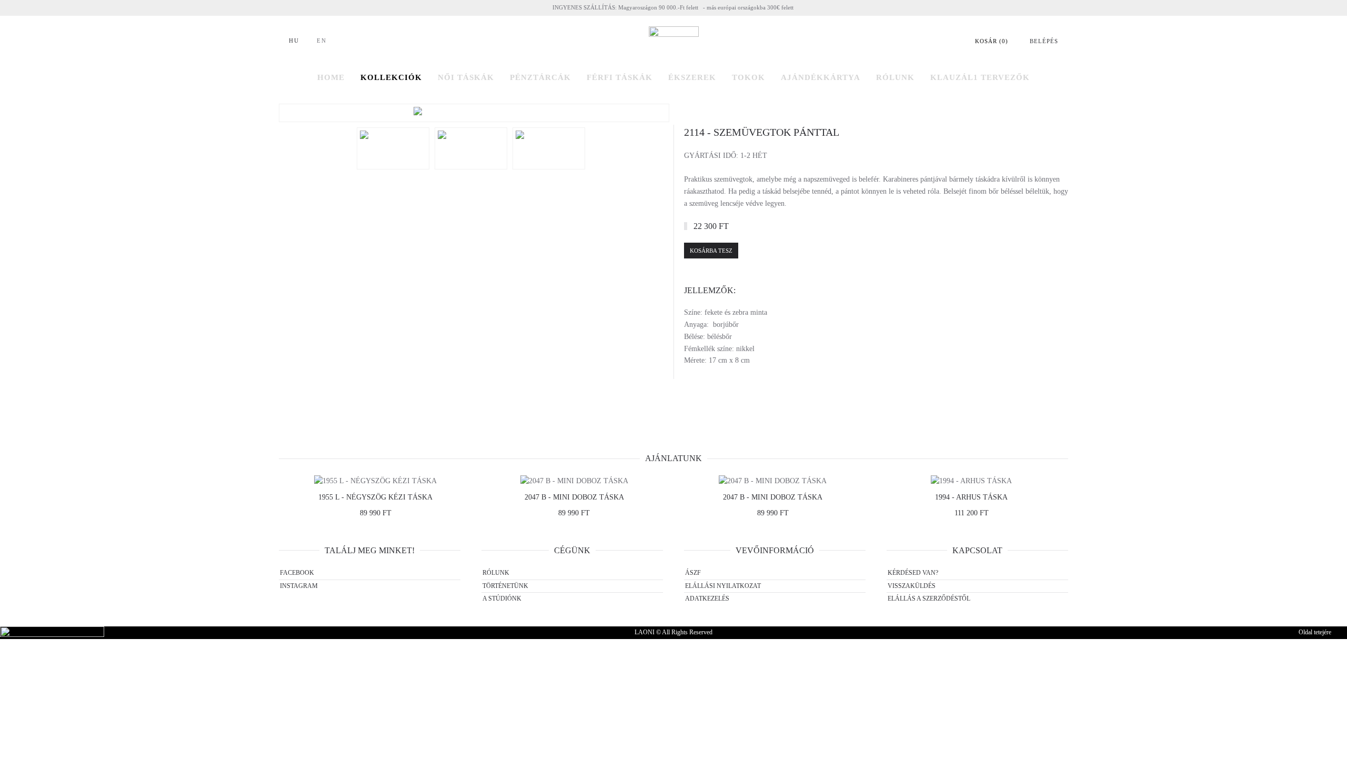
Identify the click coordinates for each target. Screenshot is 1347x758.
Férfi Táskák (619, 77)
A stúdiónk (501, 598)
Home (331, 77)
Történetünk (505, 586)
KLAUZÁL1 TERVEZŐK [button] (980, 77)
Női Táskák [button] (466, 77)
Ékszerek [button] (692, 77)
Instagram (299, 586)
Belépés (1044, 41)
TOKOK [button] (748, 77)
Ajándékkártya (820, 77)
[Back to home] (674, 41)
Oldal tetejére (1315, 632)
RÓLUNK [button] (895, 77)
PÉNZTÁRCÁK (540, 77)
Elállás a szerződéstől (929, 598)
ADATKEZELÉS (707, 598)
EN (322, 40)
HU (294, 40)
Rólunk (495, 572)
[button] (474, 113)
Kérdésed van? (913, 572)
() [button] (991, 41)
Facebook (297, 572)
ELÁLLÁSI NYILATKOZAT (723, 586)
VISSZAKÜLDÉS (912, 586)
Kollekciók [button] (391, 77)
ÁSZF (693, 572)
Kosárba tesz (711, 250)
